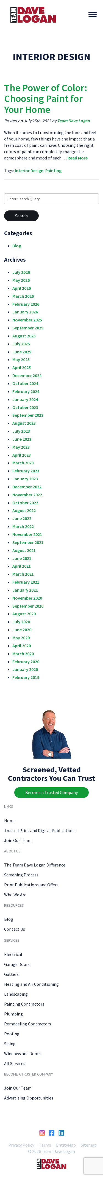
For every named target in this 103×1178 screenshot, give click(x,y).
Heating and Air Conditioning (31, 984)
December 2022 (26, 486)
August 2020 (24, 613)
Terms (45, 1145)
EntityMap (66, 1145)
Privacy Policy (21, 1145)
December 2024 (26, 375)
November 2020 (27, 598)
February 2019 (25, 677)
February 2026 (25, 304)
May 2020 (21, 637)
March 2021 (23, 574)
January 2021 (25, 590)
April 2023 (21, 455)
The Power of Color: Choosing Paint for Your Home (45, 99)
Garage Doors (17, 964)
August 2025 (24, 335)
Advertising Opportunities (28, 1098)
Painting (53, 170)
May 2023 (21, 447)
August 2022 (24, 510)
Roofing (12, 1033)
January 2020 (25, 669)
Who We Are (15, 894)
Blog (16, 245)
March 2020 (23, 653)
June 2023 (21, 439)
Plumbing (13, 1014)
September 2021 (27, 542)
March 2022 (23, 526)
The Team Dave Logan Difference (34, 865)
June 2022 (21, 518)
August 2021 (24, 550)
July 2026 (21, 272)
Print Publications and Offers (31, 884)
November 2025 (27, 320)
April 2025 (21, 367)
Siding (10, 1043)
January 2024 (25, 399)
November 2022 (27, 494)
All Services (14, 1063)
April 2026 (21, 288)
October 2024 (25, 383)
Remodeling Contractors (27, 1024)
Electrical (13, 954)
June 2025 (21, 351)
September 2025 (27, 328)
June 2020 (21, 629)
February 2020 (25, 661)
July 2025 (21, 343)
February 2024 (25, 391)
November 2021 (27, 534)
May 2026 (21, 280)
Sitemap (89, 1145)
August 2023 (24, 423)
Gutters (11, 974)
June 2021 (21, 558)
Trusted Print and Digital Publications (40, 830)
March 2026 (23, 296)
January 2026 (25, 312)
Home (10, 820)
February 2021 (25, 582)
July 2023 (21, 431)
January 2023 (25, 478)
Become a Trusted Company (51, 792)
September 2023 (27, 415)
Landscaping (16, 994)
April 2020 (21, 645)
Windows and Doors (22, 1053)
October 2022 (25, 502)
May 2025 (21, 359)
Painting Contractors (24, 1004)
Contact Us (14, 929)
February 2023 (25, 470)
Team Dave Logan (73, 120)
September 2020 (27, 606)
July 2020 (21, 621)
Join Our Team (18, 840)
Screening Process (21, 875)
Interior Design (29, 170)
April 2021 (21, 566)
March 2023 (23, 462)
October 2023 (25, 407)
